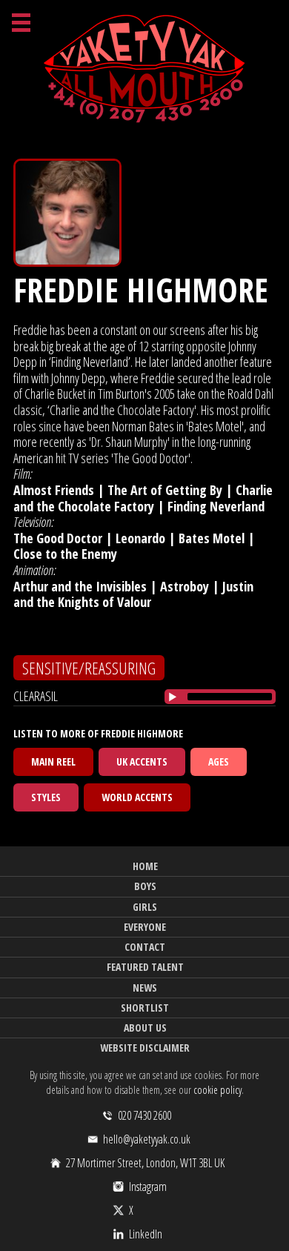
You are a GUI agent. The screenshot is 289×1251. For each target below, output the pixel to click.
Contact (144, 947)
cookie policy (217, 1090)
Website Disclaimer (145, 1048)
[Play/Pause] (173, 697)
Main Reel (53, 761)
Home (145, 866)
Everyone (145, 927)
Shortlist (145, 1008)
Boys (145, 886)
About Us (145, 1028)
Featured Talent (145, 967)
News (145, 987)
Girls (145, 907)
